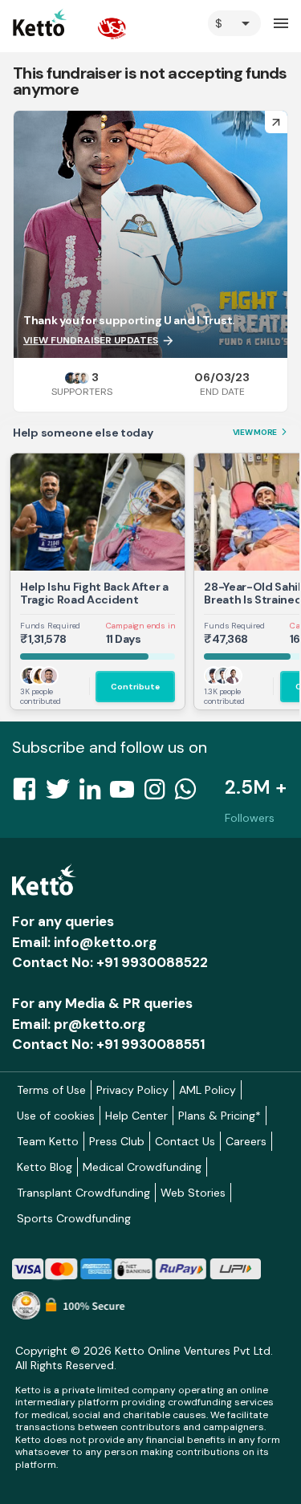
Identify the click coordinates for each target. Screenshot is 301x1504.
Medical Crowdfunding (142, 1167)
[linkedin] (94, 793)
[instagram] (159, 793)
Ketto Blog (44, 1167)
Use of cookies (56, 1115)
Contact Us (185, 1141)
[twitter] (62, 793)
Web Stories (193, 1192)
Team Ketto (48, 1141)
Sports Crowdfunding (74, 1218)
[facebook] (29, 793)
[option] (234, 23)
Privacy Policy (132, 1090)
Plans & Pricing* (219, 1115)
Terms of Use (51, 1090)
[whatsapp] (190, 793)
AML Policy (207, 1090)
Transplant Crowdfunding (83, 1192)
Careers (246, 1141)
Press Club (116, 1141)
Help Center (136, 1115)
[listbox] (234, 23)
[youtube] (127, 793)
